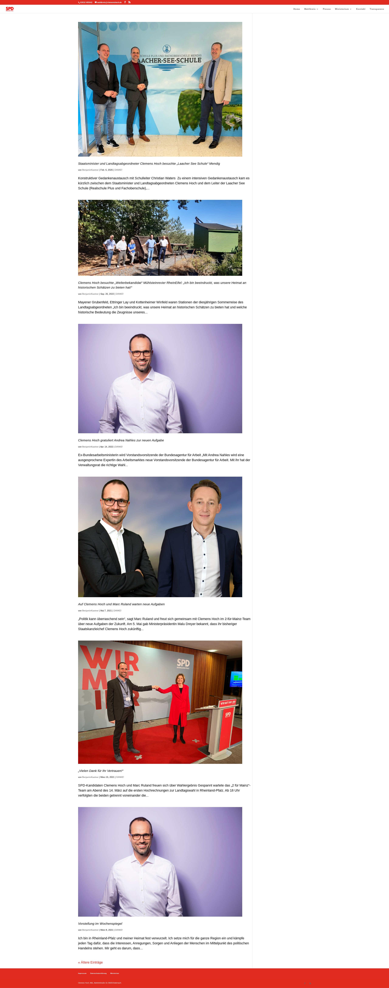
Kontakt (360, 9)
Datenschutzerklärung (98, 973)
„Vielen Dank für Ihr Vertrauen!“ (100, 771)
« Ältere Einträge (90, 962)
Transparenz (377, 9)
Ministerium (342, 9)
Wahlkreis (310, 9)
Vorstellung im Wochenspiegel (100, 923)
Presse (327, 9)
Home (296, 9)
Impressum (82, 973)
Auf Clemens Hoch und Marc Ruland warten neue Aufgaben (121, 604)
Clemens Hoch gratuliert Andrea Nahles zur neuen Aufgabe (121, 440)
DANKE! (118, 170)
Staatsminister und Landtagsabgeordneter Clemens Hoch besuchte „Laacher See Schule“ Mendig (149, 163)
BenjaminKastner (90, 170)
